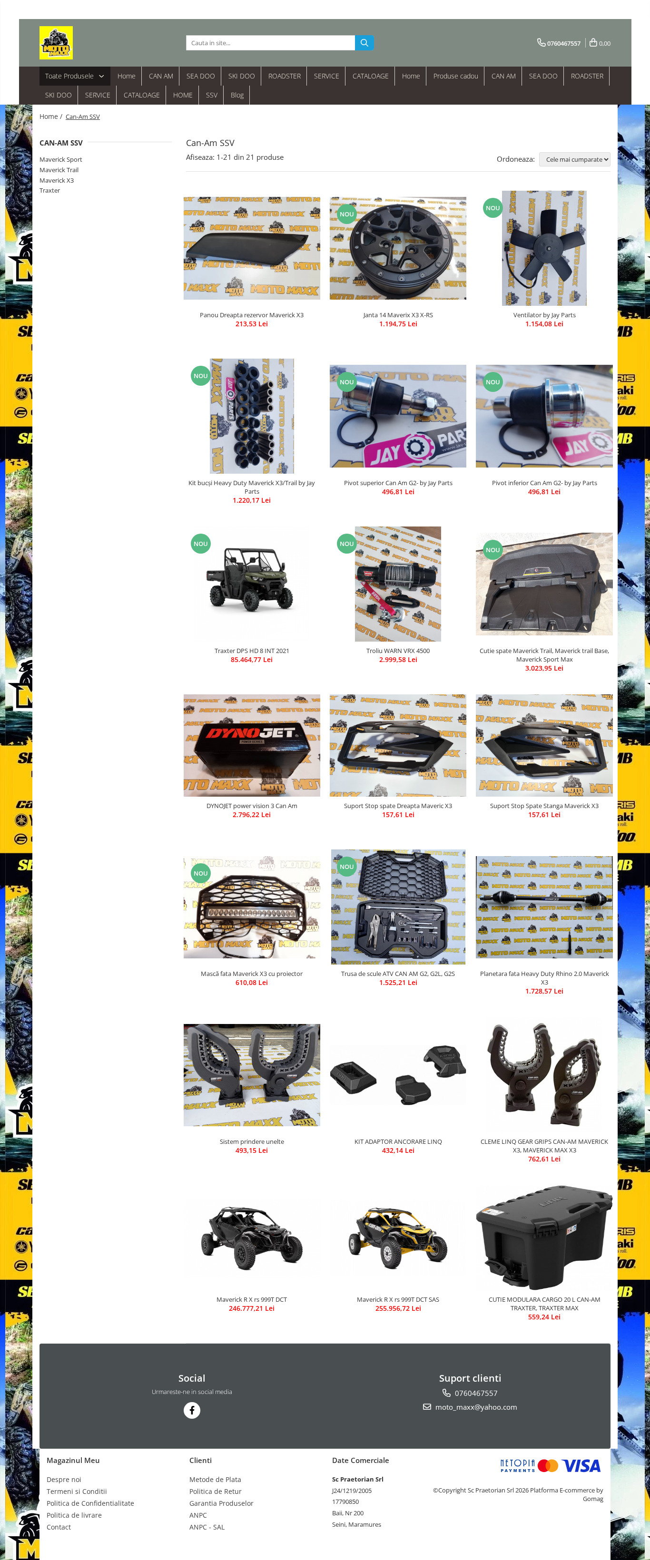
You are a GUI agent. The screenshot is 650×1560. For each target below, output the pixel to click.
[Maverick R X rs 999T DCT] (252, 1238)
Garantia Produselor (221, 1503)
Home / (51, 116)
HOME (183, 94)
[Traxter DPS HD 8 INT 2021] (252, 584)
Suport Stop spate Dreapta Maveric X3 (398, 805)
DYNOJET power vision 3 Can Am (252, 805)
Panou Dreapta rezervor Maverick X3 (252, 315)
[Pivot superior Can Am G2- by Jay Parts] (398, 416)
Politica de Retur (215, 1491)
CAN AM (161, 75)
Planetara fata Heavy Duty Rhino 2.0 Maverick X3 (544, 977)
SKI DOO (241, 75)
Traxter (49, 190)
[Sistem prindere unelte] (252, 1075)
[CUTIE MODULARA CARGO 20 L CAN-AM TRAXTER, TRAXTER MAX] (544, 1237)
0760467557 (475, 1393)
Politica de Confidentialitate (90, 1503)
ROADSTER (284, 75)
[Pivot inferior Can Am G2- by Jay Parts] (544, 416)
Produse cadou (455, 75)
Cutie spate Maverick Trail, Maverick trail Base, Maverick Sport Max (544, 654)
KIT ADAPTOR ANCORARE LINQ (398, 1141)
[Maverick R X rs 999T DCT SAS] (398, 1237)
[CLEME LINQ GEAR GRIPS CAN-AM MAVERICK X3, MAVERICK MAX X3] (544, 1074)
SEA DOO (201, 75)
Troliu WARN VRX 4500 (398, 650)
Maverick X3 (56, 180)
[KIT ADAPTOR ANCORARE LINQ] (398, 1075)
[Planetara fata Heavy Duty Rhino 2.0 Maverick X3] (544, 907)
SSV (211, 94)
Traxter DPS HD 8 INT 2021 (252, 650)
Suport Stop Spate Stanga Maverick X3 (544, 805)
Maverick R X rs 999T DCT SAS (398, 1299)
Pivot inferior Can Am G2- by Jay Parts (544, 482)
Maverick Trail (59, 170)
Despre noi (64, 1479)
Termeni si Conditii (77, 1491)
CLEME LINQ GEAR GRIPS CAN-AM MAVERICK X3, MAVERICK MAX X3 (544, 1145)
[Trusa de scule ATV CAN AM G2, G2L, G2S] (398, 907)
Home (127, 75)
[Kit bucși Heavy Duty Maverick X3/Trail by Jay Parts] (252, 416)
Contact (59, 1526)
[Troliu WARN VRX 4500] (398, 584)
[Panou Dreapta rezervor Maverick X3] (252, 248)
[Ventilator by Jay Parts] (544, 248)
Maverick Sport (60, 159)
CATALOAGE (371, 75)
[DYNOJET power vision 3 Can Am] (252, 745)
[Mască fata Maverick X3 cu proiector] (252, 907)
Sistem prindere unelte (252, 1141)
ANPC (198, 1515)
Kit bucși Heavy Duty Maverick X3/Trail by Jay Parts (251, 487)
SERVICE (326, 75)
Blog (237, 94)
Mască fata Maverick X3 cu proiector (252, 973)
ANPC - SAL (207, 1526)
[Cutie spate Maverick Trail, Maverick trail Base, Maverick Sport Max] (544, 584)
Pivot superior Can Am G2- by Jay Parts (398, 482)
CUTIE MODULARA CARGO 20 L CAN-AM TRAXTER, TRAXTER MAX (545, 1303)
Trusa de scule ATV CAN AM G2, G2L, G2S (398, 973)
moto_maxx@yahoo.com (475, 1407)
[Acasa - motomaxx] (87, 42)
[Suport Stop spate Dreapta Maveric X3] (398, 745)
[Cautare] (364, 42)
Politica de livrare (74, 1515)
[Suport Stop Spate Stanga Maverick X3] (544, 745)
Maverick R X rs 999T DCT (252, 1299)
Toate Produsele (70, 75)
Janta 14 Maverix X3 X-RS (398, 315)
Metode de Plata (215, 1479)
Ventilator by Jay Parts (544, 315)
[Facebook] (192, 1410)
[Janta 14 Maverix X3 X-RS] (398, 248)
